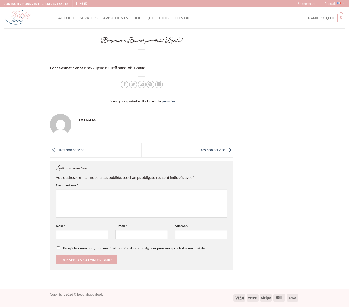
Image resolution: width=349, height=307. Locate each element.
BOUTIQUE (143, 17)
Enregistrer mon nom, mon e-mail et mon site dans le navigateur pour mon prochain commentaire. (135, 248)
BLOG (164, 17)
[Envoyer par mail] (142, 84)
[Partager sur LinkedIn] (159, 84)
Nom (60, 226)
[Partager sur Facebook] (124, 84)
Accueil (66, 17)
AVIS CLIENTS (115, 17)
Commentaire (67, 185)
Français (330, 3)
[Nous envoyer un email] (85, 3)
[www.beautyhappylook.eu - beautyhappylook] (27, 17)
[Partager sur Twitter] (133, 84)
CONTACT (184, 17)
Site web (181, 226)
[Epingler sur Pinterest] (150, 84)
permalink (168, 101)
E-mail (121, 226)
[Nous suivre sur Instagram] (81, 3)
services (89, 17)
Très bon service (70, 149)
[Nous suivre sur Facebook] (76, 3)
